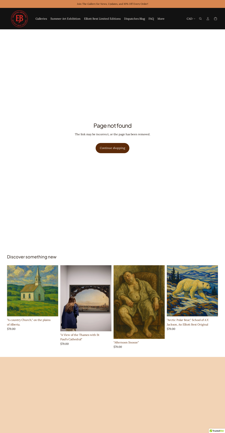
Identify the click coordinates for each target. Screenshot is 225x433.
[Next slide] (53, 291)
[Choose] (53, 311)
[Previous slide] (12, 291)
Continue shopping (112, 148)
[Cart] (215, 18)
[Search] (200, 18)
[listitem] (161, 18)
